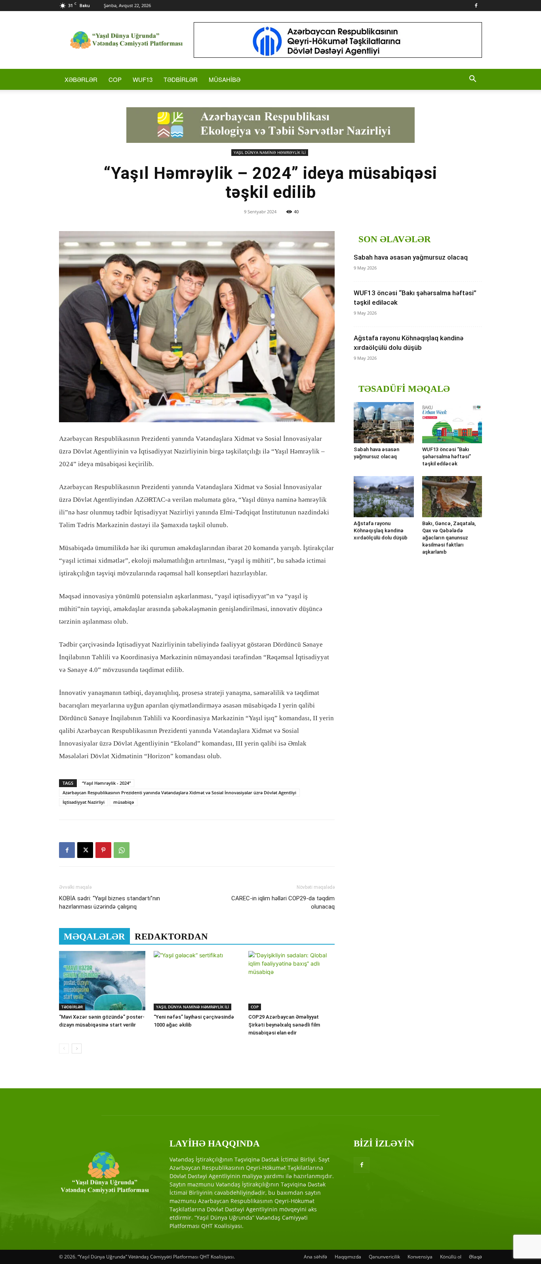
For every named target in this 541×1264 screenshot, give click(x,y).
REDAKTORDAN (171, 936)
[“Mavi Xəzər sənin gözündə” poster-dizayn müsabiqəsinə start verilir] (102, 980)
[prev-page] (64, 1048)
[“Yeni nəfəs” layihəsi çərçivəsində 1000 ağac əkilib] (197, 980)
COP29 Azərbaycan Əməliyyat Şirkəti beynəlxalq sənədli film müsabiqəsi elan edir (284, 1025)
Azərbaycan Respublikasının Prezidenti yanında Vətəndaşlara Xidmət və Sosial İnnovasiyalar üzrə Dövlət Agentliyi (179, 792)
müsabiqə (123, 802)
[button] (472, 80)
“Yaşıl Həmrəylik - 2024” (106, 783)
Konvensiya (420, 1256)
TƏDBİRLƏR (181, 79)
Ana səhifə (315, 1256)
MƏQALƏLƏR (94, 936)
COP (115, 79)
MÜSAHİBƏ (224, 79)
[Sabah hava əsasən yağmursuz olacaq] (384, 422)
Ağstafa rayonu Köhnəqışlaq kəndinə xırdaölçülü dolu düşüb (381, 530)
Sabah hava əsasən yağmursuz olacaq (411, 257)
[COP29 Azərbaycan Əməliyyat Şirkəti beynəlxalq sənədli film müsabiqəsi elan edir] (291, 980)
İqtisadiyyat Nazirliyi (84, 802)
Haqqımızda (348, 1256)
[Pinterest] (103, 850)
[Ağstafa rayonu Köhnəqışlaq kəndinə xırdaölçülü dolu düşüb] (384, 496)
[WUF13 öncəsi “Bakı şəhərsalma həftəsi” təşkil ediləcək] (452, 422)
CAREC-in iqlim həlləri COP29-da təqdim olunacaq (283, 902)
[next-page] (77, 1048)
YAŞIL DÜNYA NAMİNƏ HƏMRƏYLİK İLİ (270, 152)
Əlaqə (475, 1256)
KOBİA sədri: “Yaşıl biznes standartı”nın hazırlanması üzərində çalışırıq (109, 902)
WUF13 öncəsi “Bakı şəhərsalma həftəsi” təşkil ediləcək (446, 456)
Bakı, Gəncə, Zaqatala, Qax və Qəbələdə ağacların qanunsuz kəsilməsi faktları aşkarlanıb (449, 537)
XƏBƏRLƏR (81, 79)
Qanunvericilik (384, 1256)
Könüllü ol (450, 1256)
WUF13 (142, 79)
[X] (85, 850)
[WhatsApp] (122, 850)
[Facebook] (476, 5)
